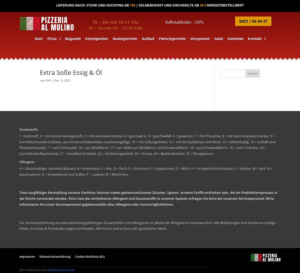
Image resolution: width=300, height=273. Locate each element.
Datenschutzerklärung (54, 257)
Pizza (52, 39)
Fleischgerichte (172, 39)
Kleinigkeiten (96, 39)
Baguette (73, 39)
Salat (218, 39)
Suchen (253, 73)
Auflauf (148, 39)
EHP (48, 80)
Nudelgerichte (125, 39)
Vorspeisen (200, 39)
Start (38, 39)
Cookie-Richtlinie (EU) (90, 257)
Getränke (235, 39)
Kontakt (255, 39)
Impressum (27, 257)
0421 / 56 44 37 (253, 21)
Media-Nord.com (61, 270)
